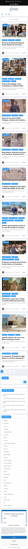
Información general (7, 468)
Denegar (14, 541)
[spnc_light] (9, 14)
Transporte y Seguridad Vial (8, 494)
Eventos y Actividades (6, 81)
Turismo (21, 115)
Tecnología (6, 488)
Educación (5, 446)
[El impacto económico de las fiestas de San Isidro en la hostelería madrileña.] (14, 247)
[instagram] (14, 4)
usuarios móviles (6, 499)
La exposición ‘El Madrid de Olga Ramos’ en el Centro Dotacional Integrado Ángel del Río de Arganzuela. (13, 357)
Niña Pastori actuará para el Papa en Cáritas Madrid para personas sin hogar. (13, 300)
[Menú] (2, 14)
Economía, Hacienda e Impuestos (8, 220)
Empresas (5, 457)
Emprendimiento (6, 451)
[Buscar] (6, 14)
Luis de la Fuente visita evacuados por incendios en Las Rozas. (14, 398)
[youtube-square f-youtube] (17, 4)
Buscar (5, 378)
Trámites (5, 491)
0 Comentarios (16, 52)
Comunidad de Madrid (6, 115)
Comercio (5, 426)
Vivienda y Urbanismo (7, 505)
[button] (26, 525)
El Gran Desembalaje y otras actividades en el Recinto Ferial (12, 85)
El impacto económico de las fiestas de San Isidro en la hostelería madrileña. (14, 263)
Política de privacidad (12, 547)
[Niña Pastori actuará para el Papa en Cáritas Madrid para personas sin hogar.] (14, 284)
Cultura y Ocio (18, 78)
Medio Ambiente (6, 474)
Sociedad (21, 149)
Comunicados (6, 429)
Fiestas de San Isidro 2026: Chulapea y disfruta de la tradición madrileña (13, 119)
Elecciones (5, 449)
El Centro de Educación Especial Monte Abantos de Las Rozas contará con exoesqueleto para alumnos (13, 44)
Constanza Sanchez (8, 52)
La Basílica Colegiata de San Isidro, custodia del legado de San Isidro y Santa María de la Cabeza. (14, 187)
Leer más (23, 52)
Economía (5, 440)
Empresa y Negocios (7, 454)
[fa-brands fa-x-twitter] (12, 4)
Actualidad (5, 78)
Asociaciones (11, 78)
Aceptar (14, 537)
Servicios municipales (7, 483)
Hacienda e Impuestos (7, 463)
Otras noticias (6, 477)
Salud (5, 480)
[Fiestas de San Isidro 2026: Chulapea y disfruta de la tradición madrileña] (14, 105)
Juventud (13, 81)
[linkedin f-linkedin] (15, 4)
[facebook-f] (10, 4)
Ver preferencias (14, 544)
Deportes (5, 437)
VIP (4, 502)
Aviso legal (18, 547)
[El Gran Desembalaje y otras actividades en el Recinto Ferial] (14, 66)
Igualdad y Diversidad (7, 466)
